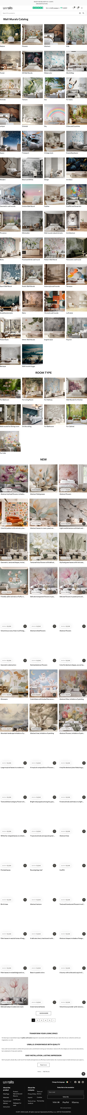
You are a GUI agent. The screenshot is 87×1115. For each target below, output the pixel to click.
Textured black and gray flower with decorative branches (13, 802)
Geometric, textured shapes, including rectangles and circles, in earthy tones (13, 562)
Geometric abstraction (8, 665)
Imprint (30, 1097)
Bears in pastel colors (37, 972)
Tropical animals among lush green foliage (42, 836)
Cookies (39, 1097)
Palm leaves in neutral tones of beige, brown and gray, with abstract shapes (13, 938)
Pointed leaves (5, 870)
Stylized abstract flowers (38, 665)
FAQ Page (6, 1094)
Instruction (6, 1107)
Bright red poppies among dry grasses (42, 802)
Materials (6, 1097)
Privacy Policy (32, 1094)
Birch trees (4, 904)
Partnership (40, 1101)
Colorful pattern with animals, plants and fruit (13, 528)
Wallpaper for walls (17, 1104)
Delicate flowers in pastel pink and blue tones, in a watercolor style (72, 597)
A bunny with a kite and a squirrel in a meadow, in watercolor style (72, 972)
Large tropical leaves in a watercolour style (13, 767)
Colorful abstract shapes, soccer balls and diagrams (72, 665)
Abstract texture (35, 904)
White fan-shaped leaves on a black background (13, 836)
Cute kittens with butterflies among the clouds (42, 699)
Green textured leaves (37, 1007)
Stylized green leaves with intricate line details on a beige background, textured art (72, 562)
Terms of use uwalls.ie (32, 1102)
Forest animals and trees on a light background (72, 802)
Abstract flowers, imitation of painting (72, 733)
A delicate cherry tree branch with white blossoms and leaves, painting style (42, 938)
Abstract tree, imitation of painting (42, 733)
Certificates (16, 1099)
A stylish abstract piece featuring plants (72, 767)
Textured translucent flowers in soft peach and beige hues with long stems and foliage (72, 904)
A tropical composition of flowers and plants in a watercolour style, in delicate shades (42, 767)
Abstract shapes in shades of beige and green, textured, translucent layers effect (72, 938)
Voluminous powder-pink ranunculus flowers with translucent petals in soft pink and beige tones (72, 1007)
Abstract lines (64, 836)
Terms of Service (39, 1093)
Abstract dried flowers (37, 631)
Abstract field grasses (37, 494)
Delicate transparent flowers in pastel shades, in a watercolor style (42, 597)
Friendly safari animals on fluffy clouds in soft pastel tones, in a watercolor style (13, 597)
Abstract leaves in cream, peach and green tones (42, 528)
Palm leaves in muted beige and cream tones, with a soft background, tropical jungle (13, 972)
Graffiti (62, 870)
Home (39, 1071)
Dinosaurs (4, 699)
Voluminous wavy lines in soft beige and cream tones (13, 631)
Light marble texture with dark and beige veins (72, 528)
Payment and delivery (7, 1102)
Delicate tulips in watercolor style (12, 1007)
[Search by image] (80, 13)
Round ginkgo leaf (36, 870)
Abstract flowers (65, 494)
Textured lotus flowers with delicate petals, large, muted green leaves (42, 562)
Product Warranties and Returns (17, 1094)
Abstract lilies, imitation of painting (72, 699)
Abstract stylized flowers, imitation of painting (13, 494)
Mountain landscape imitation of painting (13, 733)
